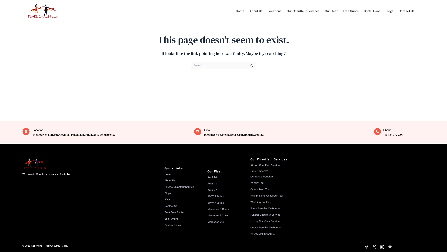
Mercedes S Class (218, 209)
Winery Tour (257, 182)
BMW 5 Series (215, 196)
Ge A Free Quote (174, 212)
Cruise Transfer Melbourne (265, 227)
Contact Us (406, 11)
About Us (256, 11)
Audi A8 (212, 183)
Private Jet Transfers (262, 233)
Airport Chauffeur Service (265, 165)
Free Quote (351, 11)
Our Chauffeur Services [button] (303, 11)
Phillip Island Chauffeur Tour (266, 195)
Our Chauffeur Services (268, 159)
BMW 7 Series (215, 202)
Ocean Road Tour (260, 189)
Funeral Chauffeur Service (265, 214)
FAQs (167, 199)
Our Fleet (214, 171)
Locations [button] (274, 11)
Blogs (389, 11)
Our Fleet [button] (331, 11)
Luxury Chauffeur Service (265, 221)
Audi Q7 (212, 189)
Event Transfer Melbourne (265, 208)
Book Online (372, 11)
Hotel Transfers (259, 170)
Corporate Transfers (262, 176)
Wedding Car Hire (260, 202)
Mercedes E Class (218, 215)
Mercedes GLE (215, 221)
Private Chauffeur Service (179, 186)
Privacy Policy (172, 224)
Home (240, 11)
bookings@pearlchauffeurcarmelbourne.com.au (234, 134)
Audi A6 (212, 177)
